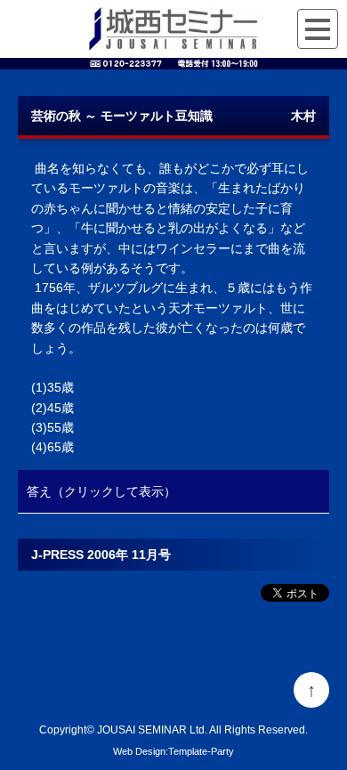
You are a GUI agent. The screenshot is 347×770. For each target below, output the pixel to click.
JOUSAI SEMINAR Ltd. (152, 729)
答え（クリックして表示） (101, 491)
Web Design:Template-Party (173, 751)
